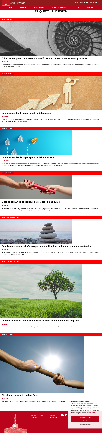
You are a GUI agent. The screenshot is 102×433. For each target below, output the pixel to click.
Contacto (89, 7)
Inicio (11, 7)
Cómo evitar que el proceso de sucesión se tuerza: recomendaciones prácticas (44, 58)
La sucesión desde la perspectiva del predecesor (28, 157)
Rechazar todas (85, 420)
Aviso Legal (53, 417)
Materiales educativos (59, 7)
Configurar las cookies (85, 424)
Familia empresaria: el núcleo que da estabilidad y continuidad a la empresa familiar (47, 246)
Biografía (23, 7)
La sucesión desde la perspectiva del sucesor (26, 113)
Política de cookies (36, 415)
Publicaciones (39, 7)
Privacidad (33, 417)
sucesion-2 (10, 19)
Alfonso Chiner (17, 3)
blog (3, 19)
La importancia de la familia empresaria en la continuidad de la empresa (40, 320)
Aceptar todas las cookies (85, 417)
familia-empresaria (12, 217)
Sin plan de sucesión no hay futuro (20, 395)
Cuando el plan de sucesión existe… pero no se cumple (32, 202)
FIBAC (77, 7)
